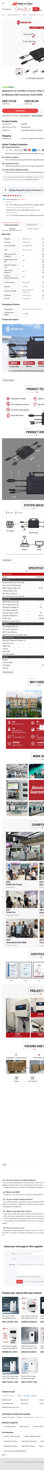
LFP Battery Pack (7, 1403)
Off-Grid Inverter (38, 1426)
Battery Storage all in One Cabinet (11, 1407)
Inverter (24, 15)
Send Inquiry (20, 111)
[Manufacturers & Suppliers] (22, 4)
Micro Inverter (24, 1426)
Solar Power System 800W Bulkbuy (15, 1451)
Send (19, 1282)
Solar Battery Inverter (10, 1446)
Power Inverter (33, 15)
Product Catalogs (31, 1396)
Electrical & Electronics (14, 15)
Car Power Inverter (10, 1426)
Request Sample (37, 115)
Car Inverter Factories (10, 1441)
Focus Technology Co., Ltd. (25, 1462)
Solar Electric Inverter (28, 1446)
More (4, 1455)
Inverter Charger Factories (12, 1436)
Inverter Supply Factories (32, 1436)
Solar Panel (24, 1403)
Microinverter (25, 1400)
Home (3, 15)
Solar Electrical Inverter (29, 1441)
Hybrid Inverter (6, 1400)
